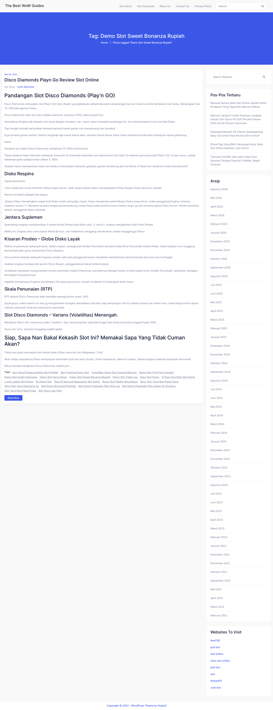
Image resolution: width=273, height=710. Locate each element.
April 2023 (216, 519)
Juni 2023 (216, 502)
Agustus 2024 (219, 380)
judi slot (215, 647)
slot (212, 674)
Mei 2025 (216, 302)
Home (104, 42)
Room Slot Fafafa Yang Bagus (120, 381)
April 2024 (216, 415)
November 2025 (220, 250)
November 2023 (220, 458)
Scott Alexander (26, 86)
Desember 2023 (220, 450)
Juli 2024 (216, 389)
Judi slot (215, 687)
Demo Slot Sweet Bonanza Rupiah (90, 377)
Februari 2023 (218, 537)
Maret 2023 (217, 528)
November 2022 (220, 563)
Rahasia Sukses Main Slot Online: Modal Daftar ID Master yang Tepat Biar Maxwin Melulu (238, 104)
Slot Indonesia (145, 6)
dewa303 (216, 680)
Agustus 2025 (219, 276)
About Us (165, 6)
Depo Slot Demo (149, 377)
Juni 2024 (216, 398)
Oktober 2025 (218, 258)
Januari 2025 (218, 337)
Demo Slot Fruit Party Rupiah (156, 372)
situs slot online (220, 660)
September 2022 (220, 580)
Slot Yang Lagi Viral (50, 390)
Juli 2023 (216, 493)
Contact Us (183, 6)
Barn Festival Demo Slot (75, 372)
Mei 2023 (216, 511)
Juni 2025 (216, 293)
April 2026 (216, 206)
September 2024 (220, 371)
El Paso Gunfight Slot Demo (178, 377)
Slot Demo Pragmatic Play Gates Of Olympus (149, 386)
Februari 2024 (218, 432)
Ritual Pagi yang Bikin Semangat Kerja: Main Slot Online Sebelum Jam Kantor (236, 146)
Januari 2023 (218, 545)
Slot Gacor (125, 6)
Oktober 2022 (218, 572)
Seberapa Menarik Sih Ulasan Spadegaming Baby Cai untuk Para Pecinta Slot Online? (236, 133)
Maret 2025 (217, 319)
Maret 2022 (217, 606)
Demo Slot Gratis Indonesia (20, 377)
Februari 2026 (218, 224)
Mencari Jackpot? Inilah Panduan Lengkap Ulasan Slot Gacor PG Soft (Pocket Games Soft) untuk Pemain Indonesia (235, 119)
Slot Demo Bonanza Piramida (58, 386)
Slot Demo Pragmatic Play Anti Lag (99, 386)
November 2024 (220, 354)
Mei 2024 (216, 406)
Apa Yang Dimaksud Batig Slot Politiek (35, 372)
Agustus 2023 (219, 485)
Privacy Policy (203, 6)
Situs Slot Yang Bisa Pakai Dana (159, 381)
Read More (13, 398)
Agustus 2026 (219, 189)
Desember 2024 (220, 345)
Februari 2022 (218, 615)
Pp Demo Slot (44, 381)
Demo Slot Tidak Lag (125, 377)
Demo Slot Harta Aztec (53, 377)
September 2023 (220, 476)
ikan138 (215, 640)
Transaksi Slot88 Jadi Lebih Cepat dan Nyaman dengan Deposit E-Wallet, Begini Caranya (235, 160)
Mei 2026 (216, 197)
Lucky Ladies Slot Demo (18, 381)
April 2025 (216, 311)
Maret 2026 (217, 215)
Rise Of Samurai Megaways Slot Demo (77, 381)
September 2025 (220, 267)
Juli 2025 (216, 284)
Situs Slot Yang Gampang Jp (21, 386)
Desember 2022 (220, 554)
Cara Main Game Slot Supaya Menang (114, 372)
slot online (216, 653)
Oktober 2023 (218, 467)
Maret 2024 (217, 424)
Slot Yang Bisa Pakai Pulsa (20, 390)
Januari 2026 (218, 232)
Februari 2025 (218, 328)
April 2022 (216, 598)
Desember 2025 (220, 241)
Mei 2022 (216, 589)
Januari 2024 (218, 441)
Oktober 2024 (218, 363)
